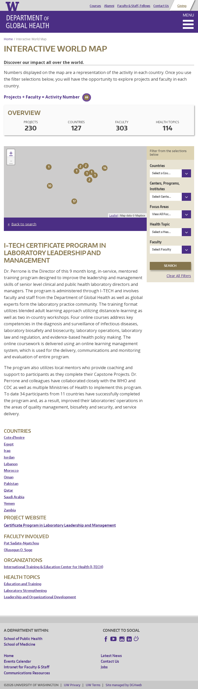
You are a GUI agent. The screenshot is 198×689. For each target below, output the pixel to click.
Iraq (7, 451)
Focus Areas (159, 206)
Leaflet (113, 215)
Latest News (111, 655)
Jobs (104, 667)
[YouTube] (114, 639)
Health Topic (160, 224)
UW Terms (93, 685)
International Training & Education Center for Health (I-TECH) (53, 567)
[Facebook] (106, 639)
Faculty (156, 242)
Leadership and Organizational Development (40, 597)
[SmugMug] (137, 639)
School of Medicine (19, 644)
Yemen (9, 503)
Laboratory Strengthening (25, 591)
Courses (95, 5)
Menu (188, 15)
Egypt (9, 444)
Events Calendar (17, 661)
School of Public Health (23, 638)
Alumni (109, 5)
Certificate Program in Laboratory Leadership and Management (60, 525)
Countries (157, 165)
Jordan (9, 457)
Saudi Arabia (14, 497)
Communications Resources (27, 673)
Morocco (11, 470)
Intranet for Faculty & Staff (26, 667)
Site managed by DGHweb (124, 685)
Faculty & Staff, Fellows (133, 5)
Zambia (10, 510)
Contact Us (161, 5)
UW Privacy (72, 685)
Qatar (8, 490)
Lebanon (11, 464)
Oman (8, 477)
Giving (181, 5)
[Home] (27, 21)
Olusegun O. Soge (18, 550)
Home (8, 39)
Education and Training (22, 584)
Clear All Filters (179, 275)
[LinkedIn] (129, 639)
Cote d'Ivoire (14, 437)
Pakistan (11, 484)
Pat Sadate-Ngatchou (21, 543)
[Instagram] (122, 639)
